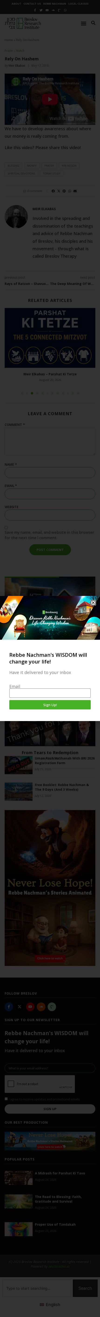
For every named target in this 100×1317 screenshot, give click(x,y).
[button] (93, 603)
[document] (50, 658)
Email (14, 686)
